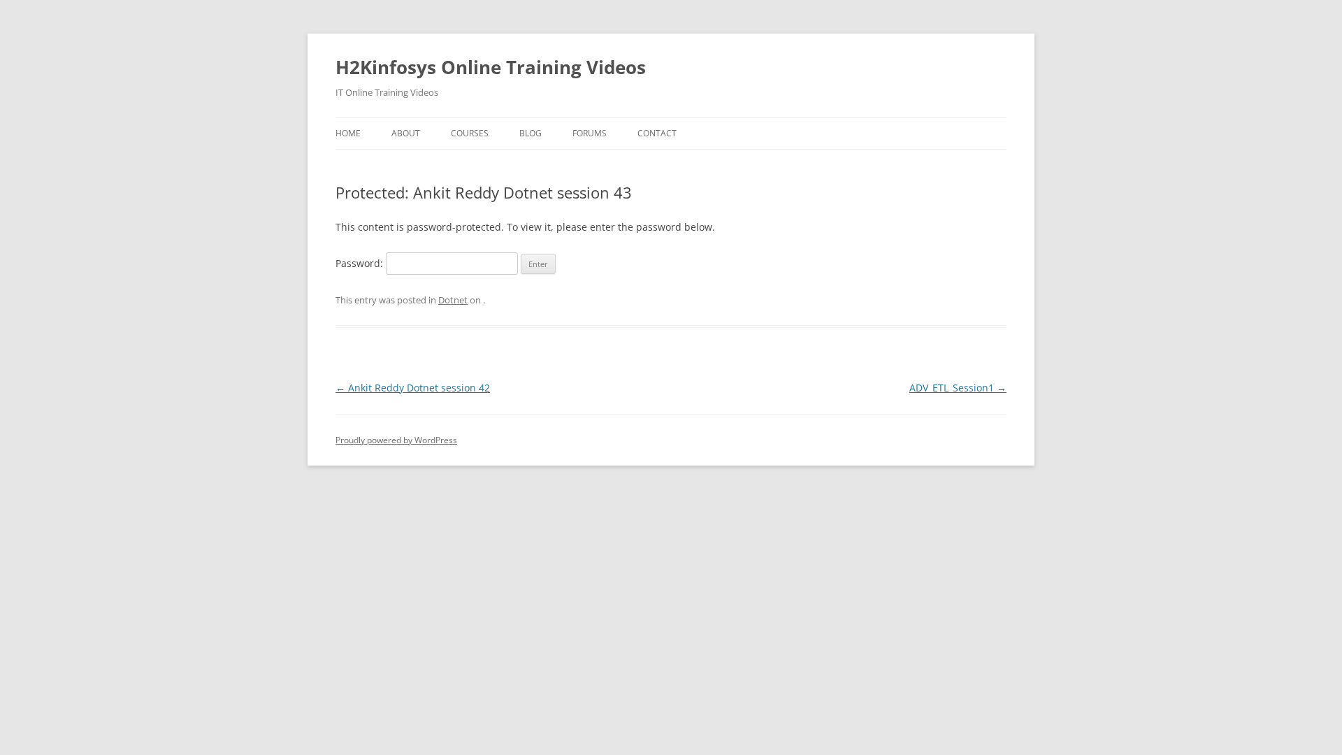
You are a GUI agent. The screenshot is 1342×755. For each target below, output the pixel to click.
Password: (361, 263)
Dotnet (453, 300)
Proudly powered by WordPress (396, 440)
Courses (470, 133)
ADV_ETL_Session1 (957, 387)
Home (348, 133)
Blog (530, 133)
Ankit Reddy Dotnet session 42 (413, 387)
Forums (589, 133)
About (405, 133)
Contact (657, 133)
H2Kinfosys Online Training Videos (491, 67)
